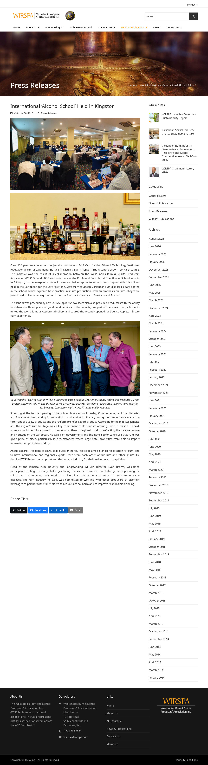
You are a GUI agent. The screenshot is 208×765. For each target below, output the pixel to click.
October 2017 (157, 585)
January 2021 (157, 416)
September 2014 (159, 639)
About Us (112, 713)
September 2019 (159, 500)
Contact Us (113, 736)
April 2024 (155, 316)
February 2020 (157, 477)
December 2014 (158, 631)
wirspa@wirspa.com (75, 737)
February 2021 (157, 408)
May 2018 (155, 570)
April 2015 (155, 616)
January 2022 (157, 377)
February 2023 (157, 354)
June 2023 (155, 346)
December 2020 (158, 423)
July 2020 (154, 439)
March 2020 (156, 470)
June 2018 (155, 562)
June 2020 (155, 446)
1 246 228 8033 (72, 731)
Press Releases (49, 113)
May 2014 (155, 654)
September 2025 (159, 277)
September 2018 (159, 554)
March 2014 (156, 670)
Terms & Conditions (187, 759)
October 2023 (157, 339)
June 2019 (155, 516)
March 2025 (156, 300)
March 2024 (156, 323)
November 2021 (158, 393)
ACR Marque (114, 721)
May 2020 (155, 454)
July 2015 (154, 608)
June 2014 (155, 647)
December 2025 (158, 269)
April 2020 (155, 462)
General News (157, 196)
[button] (18, 510)
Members (192, 4)
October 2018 (157, 547)
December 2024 (158, 308)
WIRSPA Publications (161, 219)
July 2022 (154, 362)
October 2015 (157, 600)
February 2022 (157, 369)
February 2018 (157, 577)
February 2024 (157, 331)
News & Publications (149, 85)
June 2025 (155, 285)
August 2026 (156, 238)
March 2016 (156, 593)
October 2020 (157, 431)
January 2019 (157, 539)
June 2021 (155, 400)
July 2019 (154, 508)
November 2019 (158, 493)
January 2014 (157, 677)
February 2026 (157, 254)
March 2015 (156, 624)
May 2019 (155, 523)
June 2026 (155, 246)
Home (131, 85)
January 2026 (157, 262)
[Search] (193, 16)
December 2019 (158, 485)
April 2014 (155, 662)
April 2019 (155, 531)
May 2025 (155, 292)
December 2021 (158, 385)
